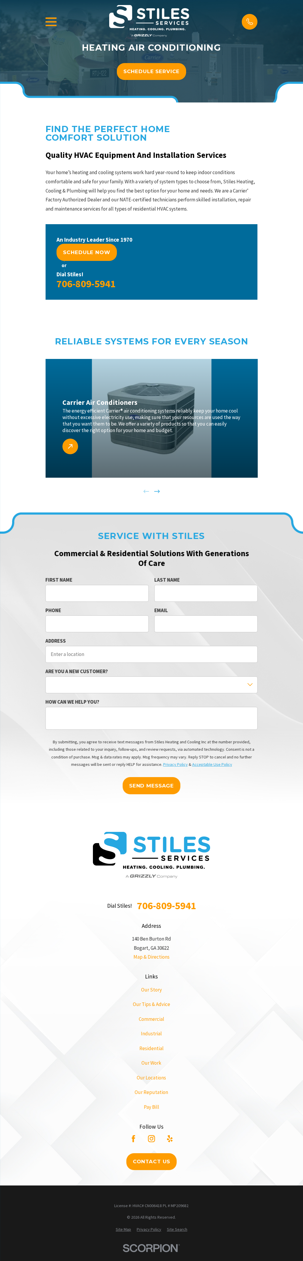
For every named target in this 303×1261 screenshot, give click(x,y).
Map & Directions (151, 957)
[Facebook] (133, 1138)
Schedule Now (86, 252)
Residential (151, 1048)
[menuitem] (123, 1229)
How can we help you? (72, 702)
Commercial (151, 1019)
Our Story (151, 989)
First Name (58, 580)
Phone (53, 610)
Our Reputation (151, 1092)
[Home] (149, 21)
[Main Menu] (51, 21)
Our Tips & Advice (151, 1004)
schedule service (151, 71)
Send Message (151, 786)
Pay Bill (151, 1107)
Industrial (151, 1033)
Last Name (167, 580)
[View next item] (156, 491)
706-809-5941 (86, 284)
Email (161, 610)
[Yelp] (169, 1138)
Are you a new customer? (76, 671)
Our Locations (151, 1077)
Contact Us (151, 1161)
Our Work (151, 1063)
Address (55, 641)
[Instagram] (151, 1138)
